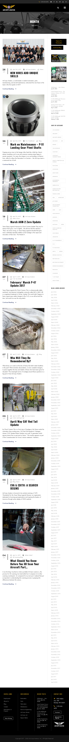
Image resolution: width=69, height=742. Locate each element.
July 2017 (53, 535)
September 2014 (55, 627)
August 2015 (54, 596)
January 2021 (54, 425)
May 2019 (54, 477)
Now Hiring (56, 233)
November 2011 (55, 668)
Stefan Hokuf (28, 555)
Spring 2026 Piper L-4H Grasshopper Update (57, 105)
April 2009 (54, 682)
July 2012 (53, 666)
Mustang (55, 224)
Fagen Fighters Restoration (57, 189)
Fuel (54, 197)
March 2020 (54, 452)
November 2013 (55, 632)
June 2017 (54, 538)
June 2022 (54, 383)
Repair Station (24, 718)
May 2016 (54, 574)
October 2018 (55, 497)
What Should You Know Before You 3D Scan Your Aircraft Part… (24, 564)
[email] (51, 2)
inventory (61, 197)
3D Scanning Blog (18, 557)
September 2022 (56, 375)
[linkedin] (56, 2)
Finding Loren (56, 193)
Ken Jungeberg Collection (56, 205)
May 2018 (54, 511)
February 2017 (55, 549)
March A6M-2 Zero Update (25, 222)
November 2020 (56, 430)
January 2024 (54, 347)
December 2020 (55, 427)
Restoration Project (58, 262)
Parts (54, 251)
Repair (60, 251)
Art (62, 141)
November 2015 (55, 588)
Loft (60, 210)
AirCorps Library (57, 137)
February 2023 (55, 364)
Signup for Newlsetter (59, 42)
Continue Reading (8, 89)
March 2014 (54, 630)
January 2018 (54, 519)
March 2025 (54, 322)
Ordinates (55, 236)
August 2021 (54, 408)
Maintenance (56, 213)
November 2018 (55, 494)
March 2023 (54, 361)
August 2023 (54, 353)
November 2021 (55, 403)
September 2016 (55, 563)
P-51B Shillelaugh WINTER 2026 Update (58, 117)
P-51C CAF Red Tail (18, 418)
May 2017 (54, 541)
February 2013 (55, 646)
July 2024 (53, 336)
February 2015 (55, 613)
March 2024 (54, 344)
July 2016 (53, 569)
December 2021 (55, 400)
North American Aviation (57, 228)
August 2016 (54, 566)
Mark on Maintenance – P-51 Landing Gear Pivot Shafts (27, 145)
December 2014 (55, 618)
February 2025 (55, 325)
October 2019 (55, 463)
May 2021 (54, 414)
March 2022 (54, 392)
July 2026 (53, 292)
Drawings (55, 176)
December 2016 (55, 555)
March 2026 (54, 303)
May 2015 (54, 605)
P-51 (54, 244)
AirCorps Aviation (31, 69)
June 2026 (54, 295)
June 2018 (54, 508)
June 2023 (54, 356)
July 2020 (53, 441)
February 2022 (55, 394)
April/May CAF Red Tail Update (24, 423)
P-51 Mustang (56, 247)
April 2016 (54, 577)
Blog (40, 141)
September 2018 (55, 499)
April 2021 (54, 416)
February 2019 (55, 486)
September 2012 (55, 660)
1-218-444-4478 (44, 2)
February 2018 (55, 516)
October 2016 (55, 560)
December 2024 (55, 328)
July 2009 (53, 679)
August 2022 (54, 378)
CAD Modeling (56, 148)
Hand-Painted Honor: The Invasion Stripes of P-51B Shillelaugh (58, 93)
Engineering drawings (56, 180)
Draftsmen (55, 173)
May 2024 (54, 342)
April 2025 (54, 320)
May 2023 (54, 358)
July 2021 (53, 411)
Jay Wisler (55, 201)
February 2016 (55, 580)
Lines (54, 210)
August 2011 (54, 674)
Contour (55, 151)
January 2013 (54, 649)
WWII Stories (56, 280)
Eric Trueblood (30, 141)
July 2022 (53, 380)
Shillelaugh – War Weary (58, 87)
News (41, 69)
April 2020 (54, 450)
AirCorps (55, 133)
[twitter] (59, 2)
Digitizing (55, 165)
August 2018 (54, 502)
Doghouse (55, 169)
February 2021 (55, 422)
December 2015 (55, 585)
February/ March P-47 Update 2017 (23, 283)
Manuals (55, 217)
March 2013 (54, 643)
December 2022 (55, 367)
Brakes (54, 144)
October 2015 (55, 591)
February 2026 (55, 306)
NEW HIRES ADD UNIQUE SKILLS (24, 74)
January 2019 (54, 488)
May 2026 (54, 297)
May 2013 (54, 638)
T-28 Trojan (56, 277)
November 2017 (55, 524)
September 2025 (56, 314)
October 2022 (55, 372)
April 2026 (54, 300)
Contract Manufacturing (57, 156)
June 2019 (54, 475)
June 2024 (54, 339)
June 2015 (54, 602)
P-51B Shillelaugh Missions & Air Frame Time (58, 99)
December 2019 (55, 461)
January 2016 (54, 582)
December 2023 (55, 350)
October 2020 (55, 433)
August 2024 (54, 333)
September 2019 (55, 466)
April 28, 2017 (17, 69)
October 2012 (55, 657)
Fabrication (56, 185)
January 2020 (55, 458)
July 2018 (53, 505)
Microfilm (55, 220)
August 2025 (54, 317)
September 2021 (55, 405)
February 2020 (55, 455)
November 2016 (55, 558)
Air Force (55, 141)
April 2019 (54, 480)
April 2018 (54, 513)
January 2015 (54, 616)
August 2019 (54, 469)
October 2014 (55, 624)
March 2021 (54, 419)
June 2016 (54, 571)
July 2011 (53, 677)
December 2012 (55, 652)
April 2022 (54, 389)
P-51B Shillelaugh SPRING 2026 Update (58, 111)
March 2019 (54, 483)
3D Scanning (56, 130)
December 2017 (55, 522)
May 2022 (54, 386)
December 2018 (55, 491)
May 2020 (54, 447)
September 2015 (55, 594)
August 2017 (54, 533)
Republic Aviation (57, 255)
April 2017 (54, 544)
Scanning (55, 273)
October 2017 (55, 527)
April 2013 (54, 641)
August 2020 (54, 439)
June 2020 (54, 444)
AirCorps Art (24, 715)
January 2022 (54, 397)
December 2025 (55, 308)
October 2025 (55, 311)
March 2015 (54, 610)
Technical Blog (57, 48)
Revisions (55, 269)
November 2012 (55, 654)
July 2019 (53, 472)
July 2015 (53, 599)
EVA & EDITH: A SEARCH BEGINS (24, 486)
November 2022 (55, 369)
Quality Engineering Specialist (42, 719)
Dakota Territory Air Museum (58, 161)
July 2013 (53, 635)
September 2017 (55, 530)
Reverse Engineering (58, 266)
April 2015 (54, 607)
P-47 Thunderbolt (57, 240)
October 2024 (55, 331)
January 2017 (54, 552)
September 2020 (56, 436)
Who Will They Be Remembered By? (20, 359)
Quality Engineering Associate (42, 725)
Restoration (56, 258)
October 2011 (55, 671)
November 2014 (55, 621)
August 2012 (54, 663)
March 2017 (54, 547)
